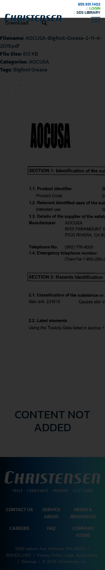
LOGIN (94, 8)
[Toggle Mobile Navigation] (95, 19)
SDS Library (88, 12)
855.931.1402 (89, 4)
